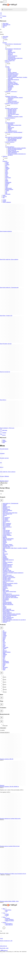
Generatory (10, 99)
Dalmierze (10, 128)
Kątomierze (5, 563)
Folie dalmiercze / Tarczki (13, 73)
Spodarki (4, 541)
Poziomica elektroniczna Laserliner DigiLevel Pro (10, 818)
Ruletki (9, 126)
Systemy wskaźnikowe (12, 55)
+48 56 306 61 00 (9, 924)
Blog (4, 27)
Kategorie (5, 37)
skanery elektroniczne (12, 152)
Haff (6, 192)
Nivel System (8, 177)
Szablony (4, 608)
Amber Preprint (8, 188)
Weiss (6, 174)
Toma (6, 187)
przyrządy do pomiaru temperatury (15, 149)
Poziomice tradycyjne (7, 565)
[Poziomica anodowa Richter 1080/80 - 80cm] (14, 888)
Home (4, 440)
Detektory (10, 115)
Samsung (4, 632)
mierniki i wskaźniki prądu (13, 151)
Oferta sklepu (5, 23)
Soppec (6, 167)
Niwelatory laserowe (12, 110)
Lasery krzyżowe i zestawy (13, 114)
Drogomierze (10, 123)
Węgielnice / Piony (12, 82)
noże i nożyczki (6, 569)
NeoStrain (7, 183)
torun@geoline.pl (8, 923)
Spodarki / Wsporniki (12, 76)
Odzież (9, 90)
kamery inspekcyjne (12, 150)
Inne (3, 552)
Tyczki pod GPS (6, 531)
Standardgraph (8, 182)
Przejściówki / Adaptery (13, 83)
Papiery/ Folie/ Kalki (12, 140)
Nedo (6, 170)
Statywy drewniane (7, 524)
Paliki (4, 549)
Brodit (4, 665)
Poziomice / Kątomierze (13, 74)
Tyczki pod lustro (6, 530)
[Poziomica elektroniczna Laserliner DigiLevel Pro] (14, 805)
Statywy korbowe (6, 525)
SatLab (4, 668)
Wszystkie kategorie (4, 448)
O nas (4, 912)
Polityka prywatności (9, 920)
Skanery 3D (10, 53)
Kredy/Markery (6, 599)
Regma (6, 184)
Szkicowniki (10, 85)
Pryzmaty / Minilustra (12, 72)
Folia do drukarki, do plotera (8, 610)
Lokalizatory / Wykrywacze (11, 91)
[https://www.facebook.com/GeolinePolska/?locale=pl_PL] (1, 953)
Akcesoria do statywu (7, 526)
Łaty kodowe (5, 519)
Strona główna (8, 909)
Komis (4, 195)
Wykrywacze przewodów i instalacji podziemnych (13, 572)
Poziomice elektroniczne (8, 564)
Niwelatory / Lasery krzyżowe (11, 103)
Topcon (6, 176)
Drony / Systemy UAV (10, 60)
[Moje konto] (1, 13)
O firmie (4, 199)
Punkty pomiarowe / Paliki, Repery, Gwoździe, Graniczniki (15, 548)
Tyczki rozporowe (6, 533)
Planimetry (10, 87)
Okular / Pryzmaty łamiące (13, 84)
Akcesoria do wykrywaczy (13, 102)
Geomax (7, 162)
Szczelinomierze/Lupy (12, 131)
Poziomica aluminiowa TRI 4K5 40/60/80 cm (9, 786)
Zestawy (4, 543)
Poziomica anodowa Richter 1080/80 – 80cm (9, 901)
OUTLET (5, 25)
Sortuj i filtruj (4, 482)
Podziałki (4, 606)
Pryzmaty (5, 536)
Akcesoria (7, 61)
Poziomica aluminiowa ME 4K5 (6, 759)
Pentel (6, 185)
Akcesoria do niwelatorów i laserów (15, 116)
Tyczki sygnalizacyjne (7, 532)
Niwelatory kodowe (12, 111)
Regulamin (7, 918)
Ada (6, 191)
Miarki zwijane (11, 127)
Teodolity (10, 51)
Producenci (5, 156)
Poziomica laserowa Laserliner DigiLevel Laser (10, 846)
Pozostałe (10, 89)
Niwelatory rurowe (12, 113)
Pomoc (4, 917)
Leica (6, 175)
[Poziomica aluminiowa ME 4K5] (14, 745)
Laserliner (7, 164)
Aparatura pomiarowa (9, 141)
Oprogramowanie (11, 57)
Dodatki (4, 600)
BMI (4, 640)
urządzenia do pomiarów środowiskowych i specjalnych (14, 619)
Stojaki (9, 70)
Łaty (9, 67)
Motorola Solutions (9, 189)
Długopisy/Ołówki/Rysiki (8, 604)
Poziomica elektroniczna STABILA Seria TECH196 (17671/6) (13, 873)
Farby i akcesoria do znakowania (14, 138)
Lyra (6, 178)
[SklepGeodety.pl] (14, 5)
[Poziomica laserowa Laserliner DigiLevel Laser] (14, 833)
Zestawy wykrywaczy (12, 101)
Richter (6, 172)
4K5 (6, 165)
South (6, 171)
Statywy (9, 69)
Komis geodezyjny (6, 24)
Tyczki (9, 71)
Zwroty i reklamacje (7, 202)
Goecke (6, 169)
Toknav (4, 645)
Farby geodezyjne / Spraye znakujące (7, 471)
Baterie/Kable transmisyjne (13, 79)
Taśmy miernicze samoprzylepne (14, 125)
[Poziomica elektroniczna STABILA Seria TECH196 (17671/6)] (14, 860)
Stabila (6, 180)
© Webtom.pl (3, 950)
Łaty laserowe (5, 518)
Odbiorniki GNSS (11, 52)
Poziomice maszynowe (7, 566)
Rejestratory (10, 54)
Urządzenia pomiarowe (10, 117)
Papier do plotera (6, 611)
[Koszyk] (1, 18)
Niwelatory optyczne (12, 109)
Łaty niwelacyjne (6, 517)
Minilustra (5, 537)
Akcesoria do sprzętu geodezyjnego (15, 58)
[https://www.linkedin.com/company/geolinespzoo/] (2, 953)
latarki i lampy (5, 568)
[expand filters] (1, 500)
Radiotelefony (11, 86)
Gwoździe (5, 551)
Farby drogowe (6, 598)
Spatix (4, 669)
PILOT (6, 181)
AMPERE (7, 168)
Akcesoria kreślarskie (12, 139)
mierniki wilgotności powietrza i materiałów (17, 147)
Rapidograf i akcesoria (7, 603)
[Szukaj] (5, 1)
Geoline (6, 163)
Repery (4, 550)
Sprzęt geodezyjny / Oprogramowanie (13, 43)
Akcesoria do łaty (6, 521)
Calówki (9, 129)
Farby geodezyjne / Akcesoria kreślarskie (13, 132)
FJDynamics (7, 194)
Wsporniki (5, 542)
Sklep (4, 908)
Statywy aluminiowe (7, 523)
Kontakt (4, 201)
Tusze (4, 605)
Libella (9, 80)
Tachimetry (10, 49)
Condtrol (7, 190)
